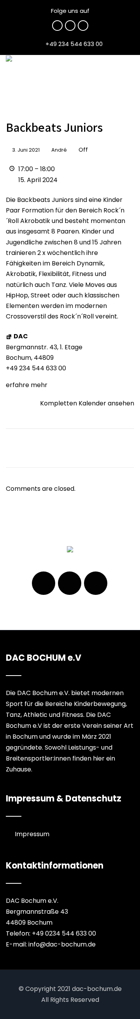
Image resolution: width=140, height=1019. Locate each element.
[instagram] (83, 25)
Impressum (32, 834)
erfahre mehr (26, 384)
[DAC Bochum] (9, 58)
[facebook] (57, 25)
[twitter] (70, 25)
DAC (21, 336)
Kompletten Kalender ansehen (87, 403)
